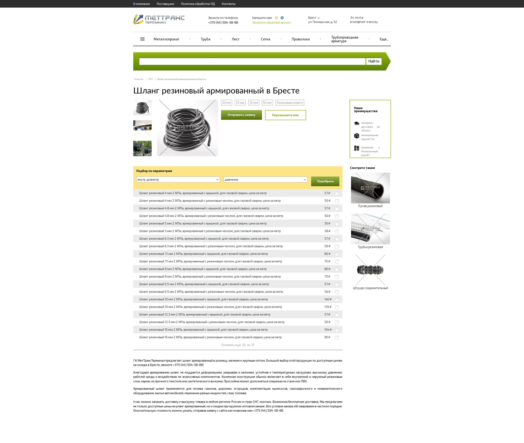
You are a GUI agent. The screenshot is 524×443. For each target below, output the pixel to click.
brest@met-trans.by (364, 22)
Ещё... (384, 39)
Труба (205, 39)
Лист (235, 39)
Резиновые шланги (290, 102)
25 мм (240, 102)
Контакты (228, 4)
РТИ (150, 79)
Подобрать (325, 181)
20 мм (226, 102)
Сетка (265, 39)
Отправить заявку (241, 114)
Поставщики (165, 4)
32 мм (254, 102)
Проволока (301, 39)
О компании (141, 4)
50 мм (267, 102)
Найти (373, 61)
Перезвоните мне (285, 115)
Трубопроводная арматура (344, 39)
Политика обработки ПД (198, 4)
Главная (138, 79)
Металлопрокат (166, 39)
